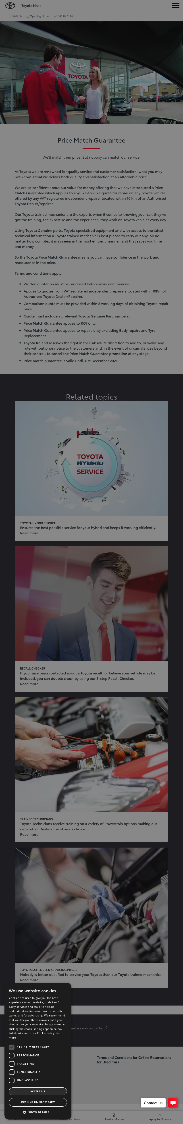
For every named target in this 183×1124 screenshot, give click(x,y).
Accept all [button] (38, 1091)
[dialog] (37, 1051)
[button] (38, 1112)
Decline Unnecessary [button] (38, 1102)
